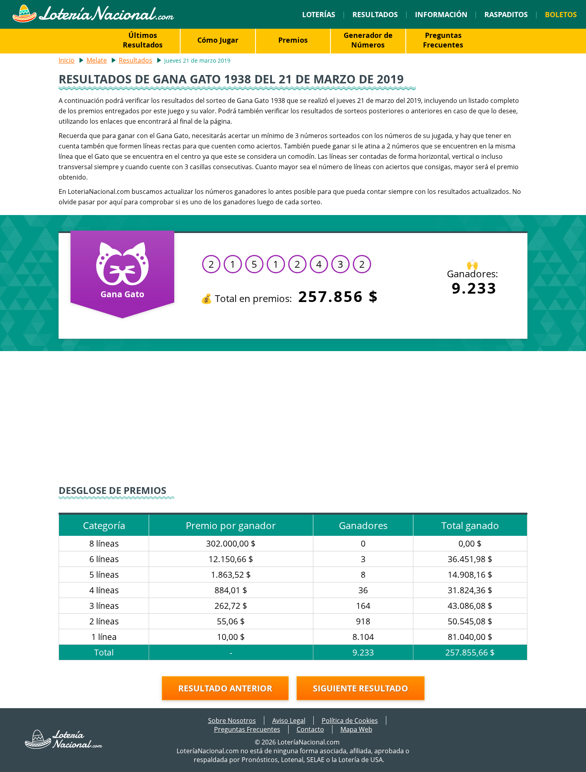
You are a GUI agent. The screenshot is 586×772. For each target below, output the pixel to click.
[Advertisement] (293, 419)
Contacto (310, 729)
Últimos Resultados (143, 39)
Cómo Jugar (217, 40)
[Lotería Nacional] (63, 746)
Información (441, 14)
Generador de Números (368, 39)
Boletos (561, 14)
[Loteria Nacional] (93, 20)
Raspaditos (506, 14)
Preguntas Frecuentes (443, 39)
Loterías (318, 14)
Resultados (375, 14)
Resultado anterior (225, 688)
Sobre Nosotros (232, 720)
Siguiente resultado (360, 688)
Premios (293, 40)
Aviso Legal (288, 720)
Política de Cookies (350, 720)
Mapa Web (356, 729)
